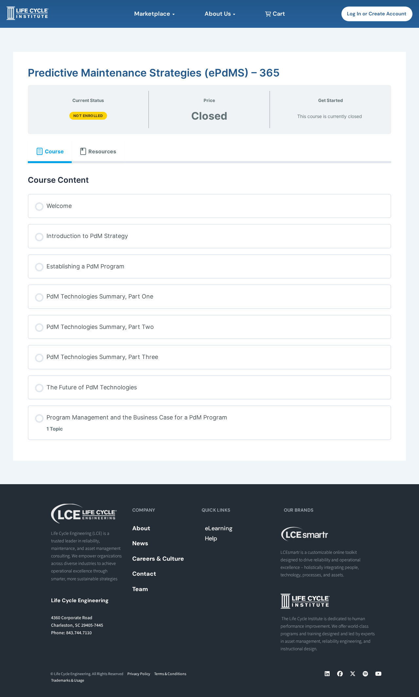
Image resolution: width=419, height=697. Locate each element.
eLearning (218, 528)
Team (140, 589)
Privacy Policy (139, 674)
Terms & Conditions (170, 674)
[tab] (50, 151)
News (140, 543)
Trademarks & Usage (67, 680)
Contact (144, 574)
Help (211, 538)
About (141, 528)
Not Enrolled (88, 115)
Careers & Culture (158, 559)
